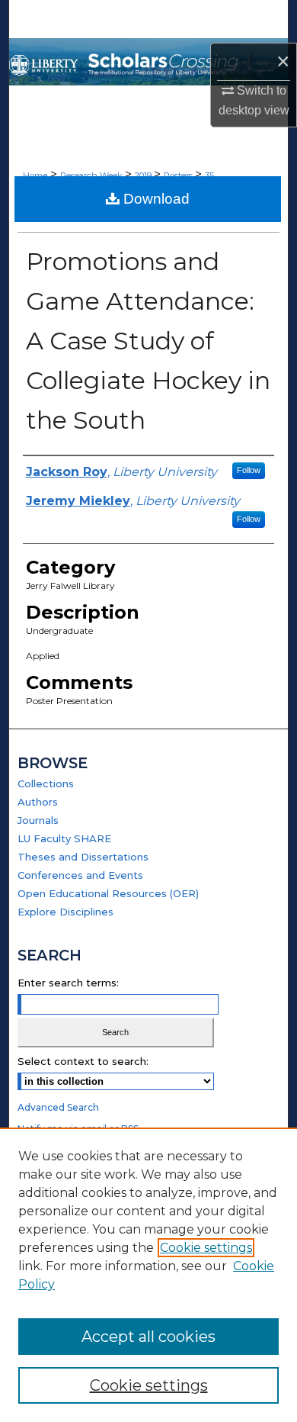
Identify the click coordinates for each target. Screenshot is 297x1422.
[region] (148, 1275)
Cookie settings (206, 1247)
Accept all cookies (148, 1336)
